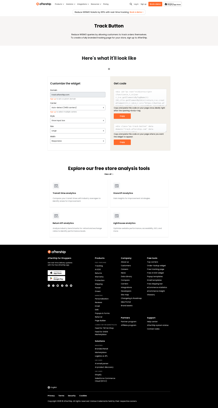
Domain (53, 90)
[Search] (131, 4)
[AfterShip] (44, 4)
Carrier (53, 103)
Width (52, 136)
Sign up (143, 4)
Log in (136, 4)
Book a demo (155, 4)
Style (52, 116)
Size (52, 126)
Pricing (105, 4)
